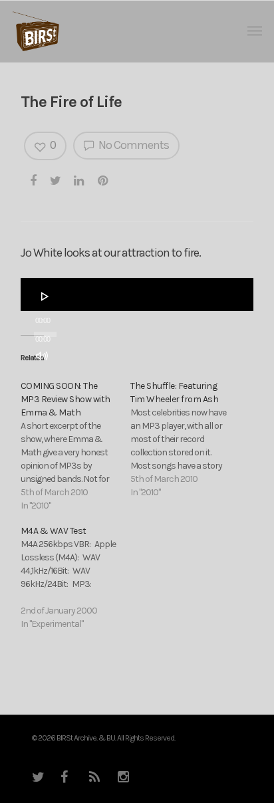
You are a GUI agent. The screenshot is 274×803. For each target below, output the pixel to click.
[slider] (46, 381)
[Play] (45, 296)
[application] (137, 294)
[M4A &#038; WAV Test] (75, 577)
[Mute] (42, 355)
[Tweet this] (56, 180)
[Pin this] (104, 180)
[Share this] (34, 180)
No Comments (132, 145)
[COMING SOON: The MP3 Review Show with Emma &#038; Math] (75, 446)
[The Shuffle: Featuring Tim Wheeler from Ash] (185, 439)
